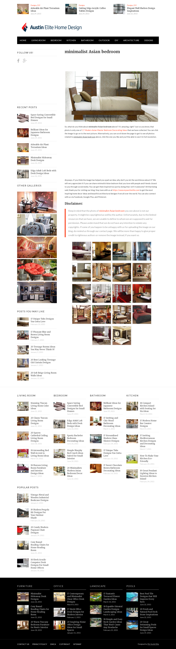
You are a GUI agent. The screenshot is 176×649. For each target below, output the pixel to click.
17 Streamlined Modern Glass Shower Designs (111, 438)
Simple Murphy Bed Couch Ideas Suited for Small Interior (75, 454)
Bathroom (87, 40)
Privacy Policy (39, 644)
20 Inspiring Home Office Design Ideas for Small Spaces (76, 626)
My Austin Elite (153, 644)
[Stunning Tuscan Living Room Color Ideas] (23, 406)
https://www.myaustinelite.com (126, 190)
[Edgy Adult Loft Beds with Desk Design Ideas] (23, 173)
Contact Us (23, 644)
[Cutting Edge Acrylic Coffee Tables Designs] (71, 9)
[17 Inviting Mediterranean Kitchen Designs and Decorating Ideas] (132, 438)
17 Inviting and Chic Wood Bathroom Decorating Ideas (111, 422)
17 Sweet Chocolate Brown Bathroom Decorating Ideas (112, 468)
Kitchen (71, 40)
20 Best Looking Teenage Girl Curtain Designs (43, 361)
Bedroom (56, 40)
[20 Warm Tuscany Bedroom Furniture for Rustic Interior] (23, 625)
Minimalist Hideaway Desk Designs (41, 159)
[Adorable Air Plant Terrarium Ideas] (23, 9)
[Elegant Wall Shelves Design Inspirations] (119, 9)
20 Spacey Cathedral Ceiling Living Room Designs (39, 437)
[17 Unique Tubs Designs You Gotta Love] (23, 322)
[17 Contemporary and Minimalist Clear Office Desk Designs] (59, 596)
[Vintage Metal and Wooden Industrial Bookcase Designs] (23, 497)
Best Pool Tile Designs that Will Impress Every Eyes (148, 597)
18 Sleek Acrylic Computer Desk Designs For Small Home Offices (39, 563)
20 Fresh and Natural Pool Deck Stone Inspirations (149, 612)
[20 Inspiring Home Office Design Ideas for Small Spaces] (59, 625)
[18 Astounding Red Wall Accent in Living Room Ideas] (23, 453)
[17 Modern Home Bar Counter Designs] (132, 423)
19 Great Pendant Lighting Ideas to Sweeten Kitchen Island (148, 474)
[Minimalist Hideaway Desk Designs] (23, 160)
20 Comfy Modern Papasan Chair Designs (39, 530)
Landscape (98, 586)
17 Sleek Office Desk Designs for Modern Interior (75, 612)
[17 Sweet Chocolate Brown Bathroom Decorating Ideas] (96, 468)
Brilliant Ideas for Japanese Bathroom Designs (40, 132)
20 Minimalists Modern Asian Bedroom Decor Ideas (74, 472)
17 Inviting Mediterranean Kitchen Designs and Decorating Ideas (148, 441)
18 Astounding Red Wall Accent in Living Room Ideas (40, 453)
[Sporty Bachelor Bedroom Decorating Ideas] (59, 438)
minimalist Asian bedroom (112, 210)
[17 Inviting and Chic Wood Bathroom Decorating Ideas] (96, 421)
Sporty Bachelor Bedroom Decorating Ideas (75, 438)
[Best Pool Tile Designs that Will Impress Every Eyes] (132, 596)
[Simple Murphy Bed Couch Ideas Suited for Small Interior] (59, 453)
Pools (130, 586)
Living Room (26, 395)
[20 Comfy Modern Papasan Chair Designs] (23, 530)
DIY (38, 5)
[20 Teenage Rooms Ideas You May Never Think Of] (23, 349)
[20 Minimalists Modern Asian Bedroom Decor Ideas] (59, 471)
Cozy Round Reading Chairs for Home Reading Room (40, 546)
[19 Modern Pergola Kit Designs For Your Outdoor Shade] (23, 512)
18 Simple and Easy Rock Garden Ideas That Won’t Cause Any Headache (112, 623)
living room (38, 40)
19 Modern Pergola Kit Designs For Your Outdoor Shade (40, 513)
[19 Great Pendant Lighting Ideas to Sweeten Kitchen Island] (132, 473)
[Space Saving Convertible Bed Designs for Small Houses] (23, 117)
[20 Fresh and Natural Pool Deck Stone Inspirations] (132, 612)
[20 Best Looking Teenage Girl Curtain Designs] (23, 362)
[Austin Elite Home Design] (51, 27)
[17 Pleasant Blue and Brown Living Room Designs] (23, 335)
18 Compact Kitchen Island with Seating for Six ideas (148, 407)
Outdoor (104, 40)
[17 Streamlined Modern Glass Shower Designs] (96, 438)
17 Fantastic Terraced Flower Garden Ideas (111, 596)
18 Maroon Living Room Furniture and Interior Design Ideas (39, 469)
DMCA (53, 644)
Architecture (131, 40)
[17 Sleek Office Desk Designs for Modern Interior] (59, 612)
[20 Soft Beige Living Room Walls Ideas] (23, 376)
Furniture (25, 586)
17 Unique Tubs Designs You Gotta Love (42, 320)
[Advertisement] (111, 61)
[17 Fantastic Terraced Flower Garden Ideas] (96, 596)
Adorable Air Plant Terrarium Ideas (40, 145)
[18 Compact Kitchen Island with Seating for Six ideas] (132, 406)
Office (59, 586)
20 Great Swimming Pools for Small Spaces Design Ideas (148, 626)
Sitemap (77, 644)
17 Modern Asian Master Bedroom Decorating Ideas (104, 130)
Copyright (64, 644)
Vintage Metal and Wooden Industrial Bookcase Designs (40, 497)
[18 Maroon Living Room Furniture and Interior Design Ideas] (23, 468)
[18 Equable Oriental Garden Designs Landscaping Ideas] (96, 609)
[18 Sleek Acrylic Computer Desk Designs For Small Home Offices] (23, 562)
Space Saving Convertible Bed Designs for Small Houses (43, 117)
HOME (23, 40)
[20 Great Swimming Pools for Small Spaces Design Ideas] (132, 625)
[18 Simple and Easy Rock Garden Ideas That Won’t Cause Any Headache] (96, 622)
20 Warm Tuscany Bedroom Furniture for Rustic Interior (40, 625)
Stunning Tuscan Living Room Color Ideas (40, 406)
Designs (34, 5)
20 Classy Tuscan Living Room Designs (39, 421)
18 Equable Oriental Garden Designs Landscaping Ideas (112, 609)
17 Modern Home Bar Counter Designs (148, 423)
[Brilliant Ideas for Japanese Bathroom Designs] (23, 132)
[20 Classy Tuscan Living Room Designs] (23, 421)
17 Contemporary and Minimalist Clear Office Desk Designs (75, 597)
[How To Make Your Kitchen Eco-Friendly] (132, 458)
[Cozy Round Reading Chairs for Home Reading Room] (23, 545)
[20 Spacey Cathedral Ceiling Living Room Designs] (23, 435)
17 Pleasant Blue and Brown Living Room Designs (41, 335)
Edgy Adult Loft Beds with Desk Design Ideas (43, 172)
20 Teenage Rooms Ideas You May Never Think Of (43, 348)
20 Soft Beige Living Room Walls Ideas (43, 374)
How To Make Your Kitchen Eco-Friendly (149, 458)
